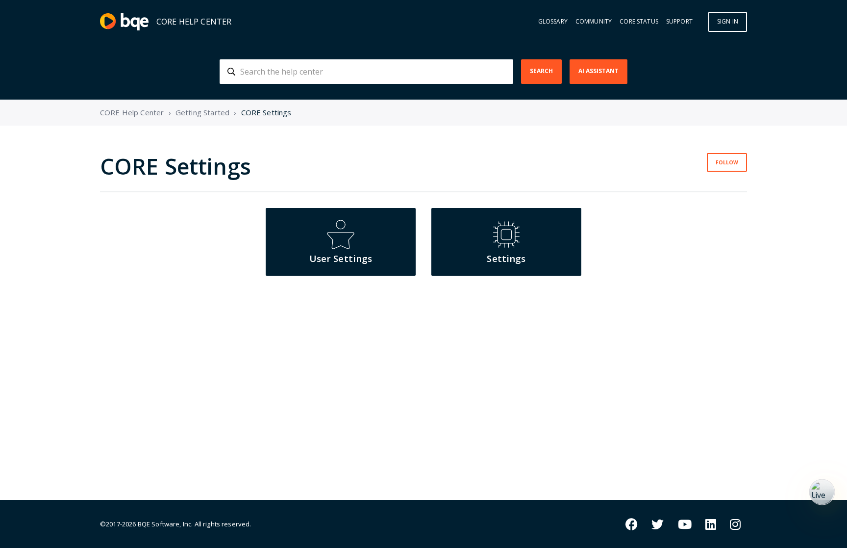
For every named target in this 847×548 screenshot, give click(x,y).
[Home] (124, 21)
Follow (727, 162)
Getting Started (202, 112)
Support (679, 22)
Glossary (553, 22)
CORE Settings (266, 112)
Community (593, 22)
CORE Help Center (132, 112)
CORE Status (639, 22)
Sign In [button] (727, 21)
